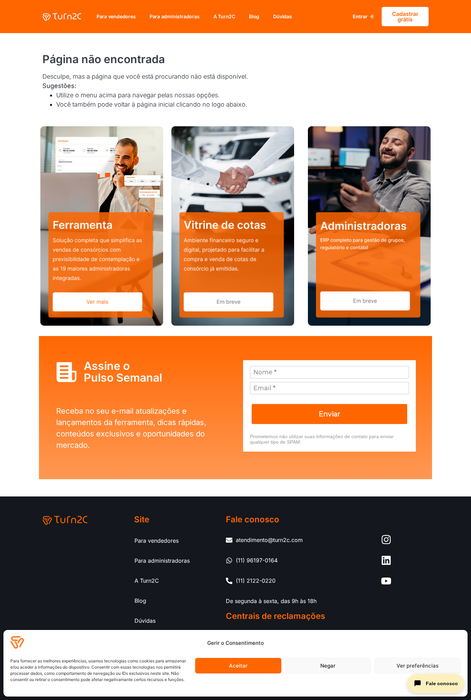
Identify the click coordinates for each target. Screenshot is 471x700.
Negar (327, 665)
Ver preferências (418, 665)
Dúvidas (282, 16)
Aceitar (238, 665)
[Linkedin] (386, 560)
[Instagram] (386, 539)
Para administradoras (175, 16)
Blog (254, 16)
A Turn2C (224, 16)
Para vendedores (116, 16)
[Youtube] (386, 581)
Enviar (329, 414)
